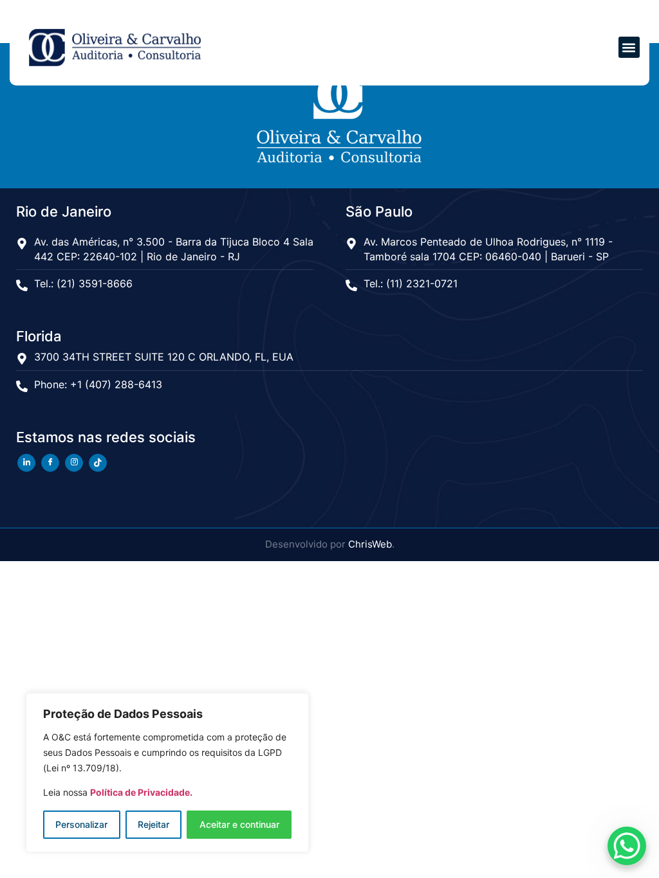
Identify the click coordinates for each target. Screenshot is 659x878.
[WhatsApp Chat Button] (627, 846)
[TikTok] (98, 463)
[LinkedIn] (26, 463)
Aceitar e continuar (239, 824)
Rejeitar (153, 824)
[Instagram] (74, 463)
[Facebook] (50, 463)
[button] (629, 47)
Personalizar (81, 824)
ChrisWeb (370, 544)
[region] (167, 772)
